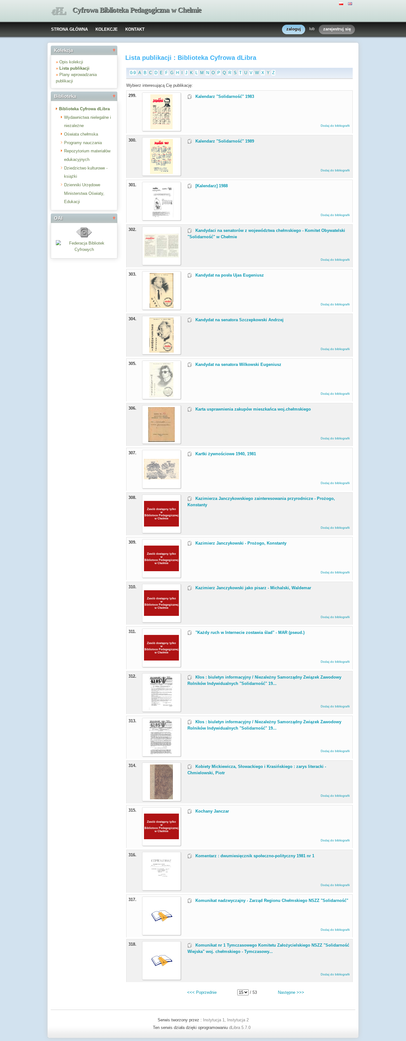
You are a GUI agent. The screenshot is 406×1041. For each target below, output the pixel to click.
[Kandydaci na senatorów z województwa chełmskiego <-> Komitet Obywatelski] (161, 261)
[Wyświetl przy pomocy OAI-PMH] (84, 236)
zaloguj (293, 29)
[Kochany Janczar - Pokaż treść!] (161, 842)
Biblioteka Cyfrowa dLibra (84, 108)
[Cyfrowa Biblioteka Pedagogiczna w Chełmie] (59, 11)
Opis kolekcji (71, 62)
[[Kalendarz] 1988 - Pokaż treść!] (161, 217)
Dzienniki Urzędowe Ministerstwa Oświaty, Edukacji (84, 193)
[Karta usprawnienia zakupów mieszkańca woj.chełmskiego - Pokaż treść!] (161, 440)
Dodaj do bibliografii (335, 125)
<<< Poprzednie (202, 992)
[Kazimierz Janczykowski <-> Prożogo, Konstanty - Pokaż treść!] (161, 574)
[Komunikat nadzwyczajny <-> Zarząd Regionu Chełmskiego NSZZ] (158, 920)
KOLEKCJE (106, 29)
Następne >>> (291, 992)
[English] (351, 3)
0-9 (133, 72)
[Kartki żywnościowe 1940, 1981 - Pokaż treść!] (161, 485)
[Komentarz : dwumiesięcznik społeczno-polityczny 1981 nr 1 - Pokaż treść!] (161, 887)
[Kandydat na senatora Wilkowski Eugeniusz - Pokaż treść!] (161, 395)
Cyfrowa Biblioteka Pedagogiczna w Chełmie (136, 10)
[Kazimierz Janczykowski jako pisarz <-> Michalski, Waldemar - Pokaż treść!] (161, 619)
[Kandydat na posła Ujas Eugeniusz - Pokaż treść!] (161, 306)
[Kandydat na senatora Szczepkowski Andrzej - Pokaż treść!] (161, 351)
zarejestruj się (337, 29)
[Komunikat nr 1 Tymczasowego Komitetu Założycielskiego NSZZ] (158, 965)
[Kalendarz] (161, 127)
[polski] (342, 3)
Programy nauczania (83, 142)
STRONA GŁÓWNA (69, 29)
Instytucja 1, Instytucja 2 (226, 1020)
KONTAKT (135, 29)
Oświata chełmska (81, 134)
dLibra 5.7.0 (240, 1027)
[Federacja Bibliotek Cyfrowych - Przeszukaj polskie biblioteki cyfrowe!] (84, 249)
